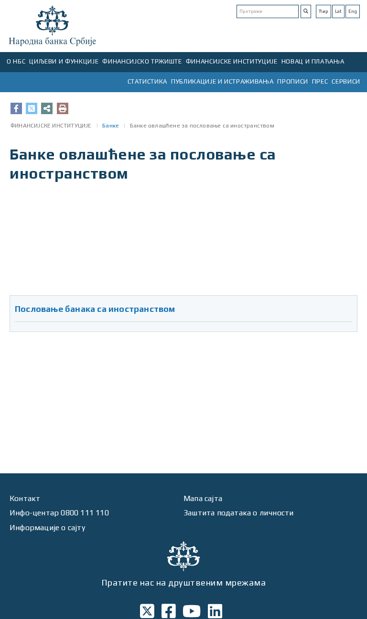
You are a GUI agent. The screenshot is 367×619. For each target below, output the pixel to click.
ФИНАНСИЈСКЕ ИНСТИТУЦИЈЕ (232, 61)
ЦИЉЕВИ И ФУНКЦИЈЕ (63, 61)
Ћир (323, 11)
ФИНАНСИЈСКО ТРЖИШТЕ (142, 61)
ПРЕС (320, 81)
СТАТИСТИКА (148, 81)
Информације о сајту (47, 527)
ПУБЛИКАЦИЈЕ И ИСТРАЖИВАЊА (222, 81)
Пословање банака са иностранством (95, 309)
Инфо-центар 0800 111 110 (59, 512)
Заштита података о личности (238, 512)
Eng (352, 11)
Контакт (25, 498)
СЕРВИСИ (346, 81)
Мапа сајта (203, 498)
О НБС (16, 61)
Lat (338, 11)
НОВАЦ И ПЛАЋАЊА (313, 61)
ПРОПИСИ (292, 81)
